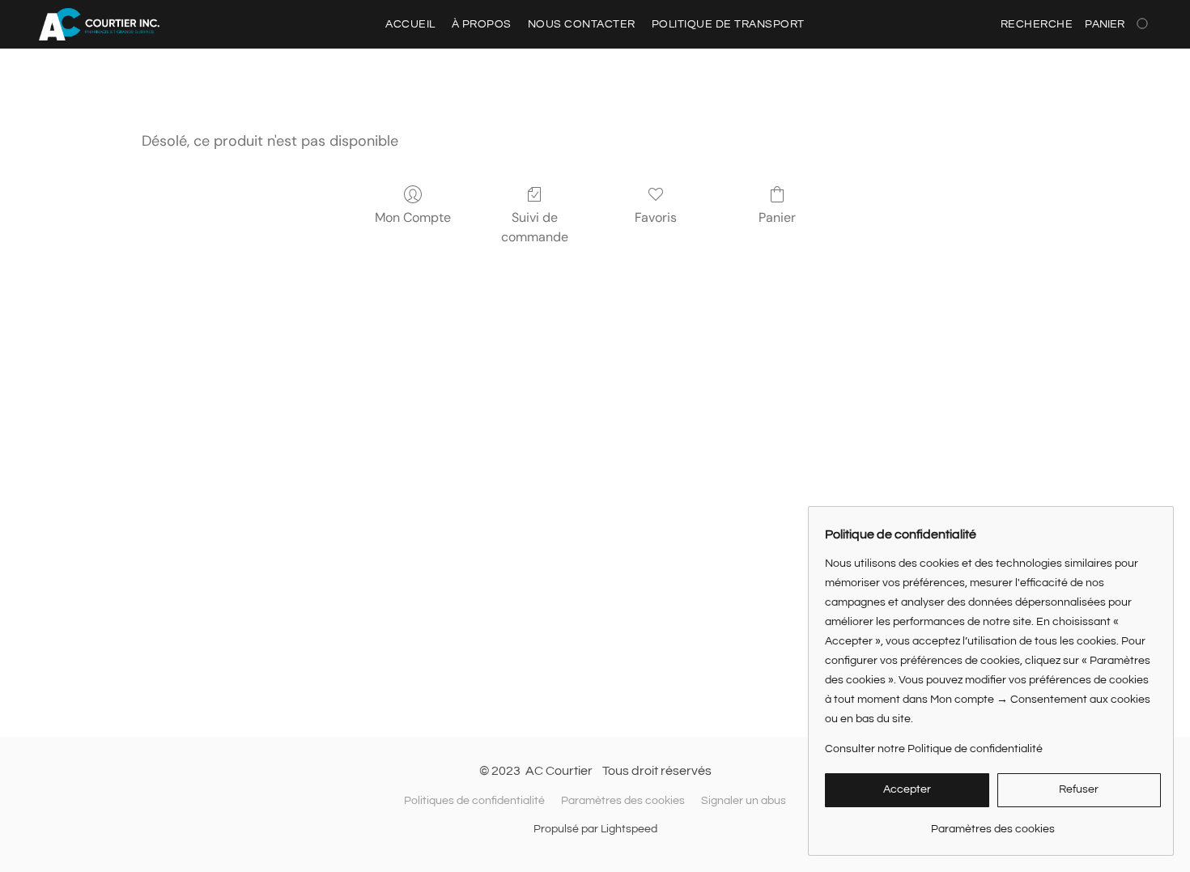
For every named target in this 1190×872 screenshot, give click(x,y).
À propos (482, 24)
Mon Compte (413, 217)
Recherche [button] (1037, 24)
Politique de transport (728, 24)
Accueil (410, 24)
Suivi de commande (534, 227)
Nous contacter (581, 24)
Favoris (656, 217)
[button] (99, 24)
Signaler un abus (743, 800)
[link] (993, 823)
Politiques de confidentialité (474, 800)
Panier (777, 217)
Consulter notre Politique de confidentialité (934, 749)
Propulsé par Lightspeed (595, 829)
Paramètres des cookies (623, 800)
